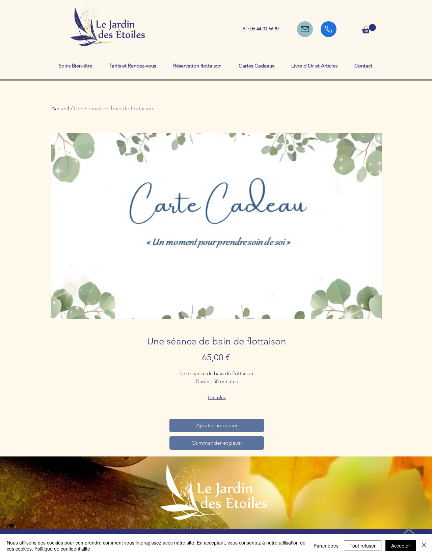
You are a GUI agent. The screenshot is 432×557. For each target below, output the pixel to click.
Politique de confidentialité (62, 548)
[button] (369, 28)
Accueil (60, 108)
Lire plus (217, 397)
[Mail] (305, 29)
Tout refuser (363, 545)
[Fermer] (424, 545)
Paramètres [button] (326, 545)
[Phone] (328, 29)
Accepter (400, 545)
